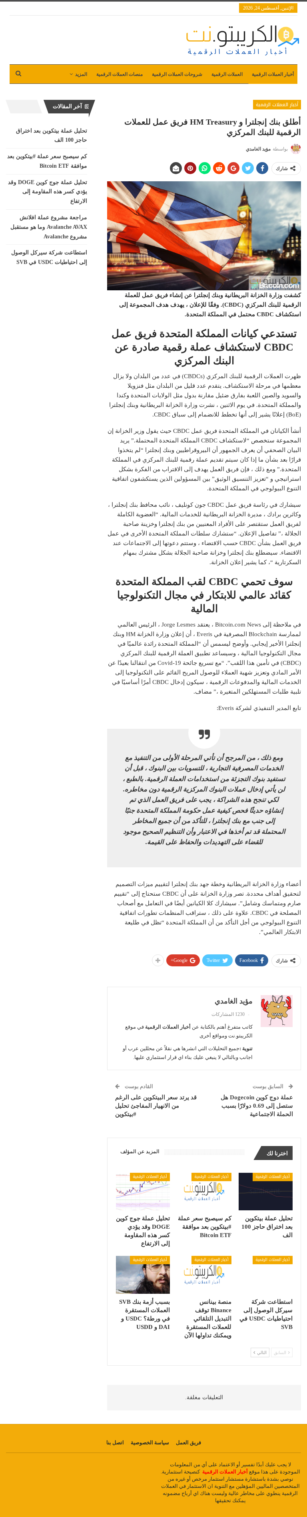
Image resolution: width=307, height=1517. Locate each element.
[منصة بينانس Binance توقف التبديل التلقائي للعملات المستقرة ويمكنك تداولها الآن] (204, 1275)
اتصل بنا (115, 1443)
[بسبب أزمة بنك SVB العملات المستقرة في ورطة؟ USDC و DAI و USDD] (143, 1275)
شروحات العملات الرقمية (177, 74)
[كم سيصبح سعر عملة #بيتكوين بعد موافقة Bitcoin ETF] (204, 1192)
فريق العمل (188, 1443)
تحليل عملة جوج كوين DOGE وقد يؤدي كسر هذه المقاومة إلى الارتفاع (47, 191)
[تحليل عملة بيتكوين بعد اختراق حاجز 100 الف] (266, 1192)
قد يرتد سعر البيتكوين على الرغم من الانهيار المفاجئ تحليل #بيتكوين (156, 1105)
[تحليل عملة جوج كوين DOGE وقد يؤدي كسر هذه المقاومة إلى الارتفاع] (143, 1192)
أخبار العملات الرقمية (273, 74)
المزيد (81, 74)
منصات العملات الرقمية (119, 74)
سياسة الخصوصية (150, 1443)
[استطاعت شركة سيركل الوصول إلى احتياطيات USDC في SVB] (266, 1275)
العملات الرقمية (227, 74)
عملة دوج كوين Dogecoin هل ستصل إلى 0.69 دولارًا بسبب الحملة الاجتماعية (257, 1105)
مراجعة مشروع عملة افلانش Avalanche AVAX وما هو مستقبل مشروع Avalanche (48, 227)
